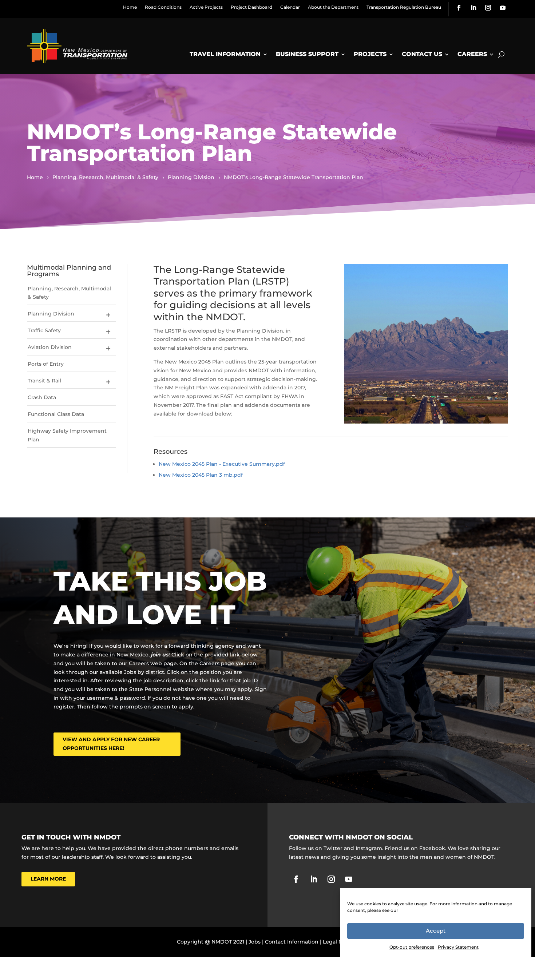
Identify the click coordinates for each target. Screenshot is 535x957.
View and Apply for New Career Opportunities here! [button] (111, 743)
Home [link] (130, 7)
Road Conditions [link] (163, 7)
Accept (435, 931)
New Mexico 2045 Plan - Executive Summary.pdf (222, 464)
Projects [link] (370, 54)
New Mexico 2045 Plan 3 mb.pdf (201, 475)
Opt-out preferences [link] (411, 947)
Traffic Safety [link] (44, 330)
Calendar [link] (290, 7)
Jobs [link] (255, 941)
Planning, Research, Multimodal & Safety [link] (69, 293)
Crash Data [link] (42, 397)
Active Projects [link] (206, 7)
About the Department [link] (333, 7)
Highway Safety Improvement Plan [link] (67, 435)
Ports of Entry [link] (46, 364)
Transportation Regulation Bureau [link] (403, 7)
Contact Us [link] (422, 54)
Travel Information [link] (225, 54)
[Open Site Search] (501, 54)
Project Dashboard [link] (251, 7)
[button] (108, 315)
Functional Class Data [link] (56, 414)
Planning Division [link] (51, 313)
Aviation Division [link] (50, 347)
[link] (459, 7)
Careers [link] (472, 54)
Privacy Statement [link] (458, 947)
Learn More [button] (48, 878)
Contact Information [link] (291, 941)
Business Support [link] (307, 54)
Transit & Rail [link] (44, 380)
